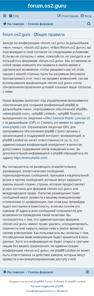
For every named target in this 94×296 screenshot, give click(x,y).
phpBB (38, 281)
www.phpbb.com (14, 127)
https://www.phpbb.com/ (30, 158)
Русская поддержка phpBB (47, 286)
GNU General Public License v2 (67, 118)
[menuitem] (14, 16)
